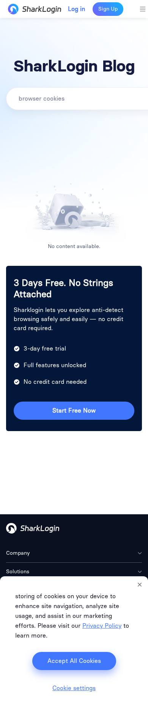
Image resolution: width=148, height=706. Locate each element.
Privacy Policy (101, 625)
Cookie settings (74, 688)
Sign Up (108, 9)
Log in (76, 9)
